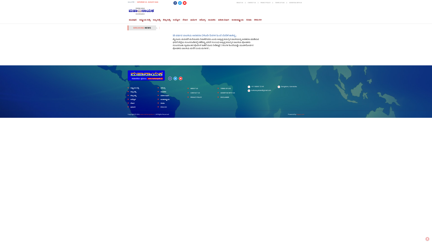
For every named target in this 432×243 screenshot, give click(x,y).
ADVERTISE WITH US (295, 3)
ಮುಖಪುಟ (133, 20)
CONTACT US (252, 3)
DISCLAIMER (224, 97)
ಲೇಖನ (185, 20)
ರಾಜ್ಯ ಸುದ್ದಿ (156, 20)
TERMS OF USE (280, 3)
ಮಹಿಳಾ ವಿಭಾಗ (223, 20)
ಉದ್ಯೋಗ (176, 20)
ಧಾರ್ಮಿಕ (193, 20)
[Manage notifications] (427, 239)
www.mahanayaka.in (147, 114)
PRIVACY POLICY (266, 3)
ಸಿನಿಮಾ (249, 20)
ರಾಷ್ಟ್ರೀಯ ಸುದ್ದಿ (144, 20)
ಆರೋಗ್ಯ (202, 20)
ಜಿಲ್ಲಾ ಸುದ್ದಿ (166, 20)
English (258, 20)
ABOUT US (239, 3)
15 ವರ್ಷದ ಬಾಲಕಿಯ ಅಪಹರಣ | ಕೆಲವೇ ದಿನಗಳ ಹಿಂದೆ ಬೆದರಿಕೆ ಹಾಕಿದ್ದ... (205, 35)
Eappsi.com (300, 114)
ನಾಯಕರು (212, 20)
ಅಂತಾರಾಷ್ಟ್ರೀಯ (238, 20)
